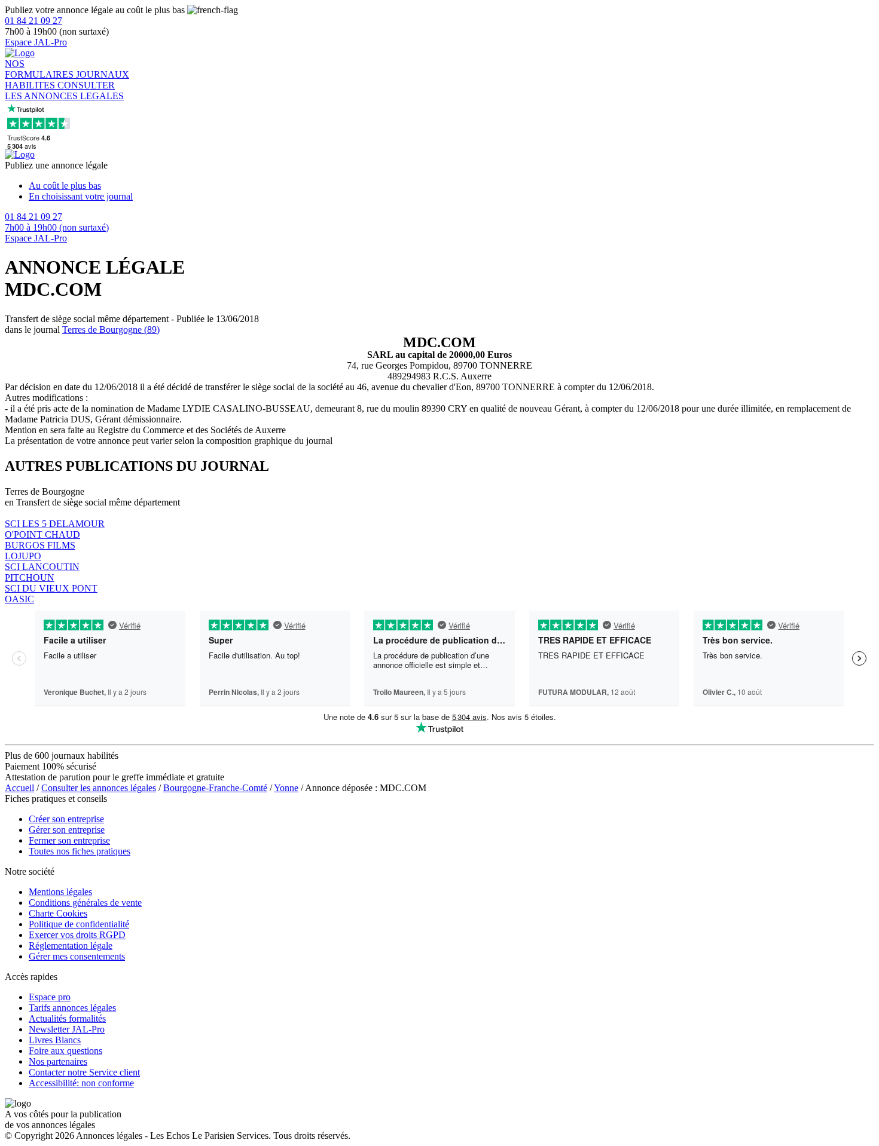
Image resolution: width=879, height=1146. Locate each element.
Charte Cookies (58, 913)
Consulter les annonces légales (98, 788)
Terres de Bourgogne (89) (111, 329)
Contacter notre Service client (84, 1072)
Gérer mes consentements (77, 956)
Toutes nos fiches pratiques (79, 851)
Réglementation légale (70, 945)
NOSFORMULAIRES (40, 69)
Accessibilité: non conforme (81, 1083)
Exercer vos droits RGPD (77, 935)
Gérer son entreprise (67, 830)
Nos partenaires (58, 1061)
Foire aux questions (65, 1051)
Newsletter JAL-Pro (67, 1029)
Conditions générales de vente (85, 902)
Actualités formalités (67, 1018)
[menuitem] (451, 185)
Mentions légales (60, 892)
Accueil (19, 788)
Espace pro (50, 997)
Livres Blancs (55, 1040)
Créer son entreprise (66, 819)
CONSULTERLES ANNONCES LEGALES (64, 90)
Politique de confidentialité (79, 924)
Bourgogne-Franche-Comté (215, 788)
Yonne (286, 788)
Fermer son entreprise (69, 840)
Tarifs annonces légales (72, 1008)
